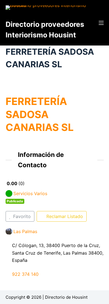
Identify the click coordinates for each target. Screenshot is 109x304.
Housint (79, 297)
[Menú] (101, 22)
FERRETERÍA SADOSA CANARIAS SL (40, 114)
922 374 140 (25, 274)
